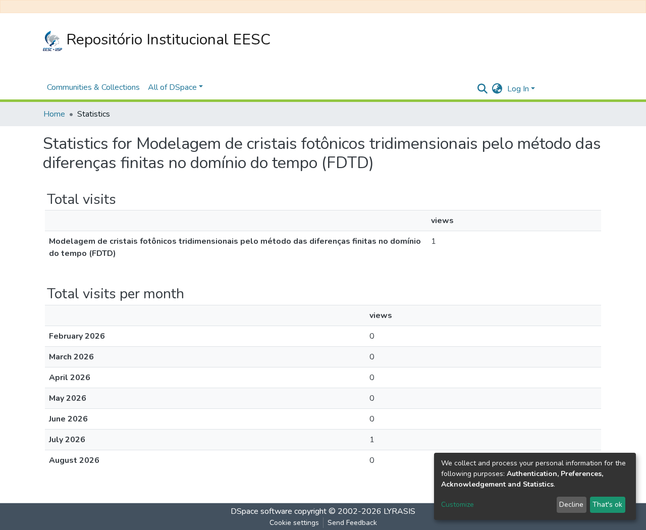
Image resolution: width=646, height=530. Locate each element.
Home (54, 114)
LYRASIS (399, 511)
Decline (571, 504)
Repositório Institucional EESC (166, 39)
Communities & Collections (93, 87)
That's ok (607, 504)
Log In (518, 88)
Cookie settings (294, 522)
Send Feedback (352, 522)
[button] (497, 89)
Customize (457, 504)
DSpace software (261, 511)
